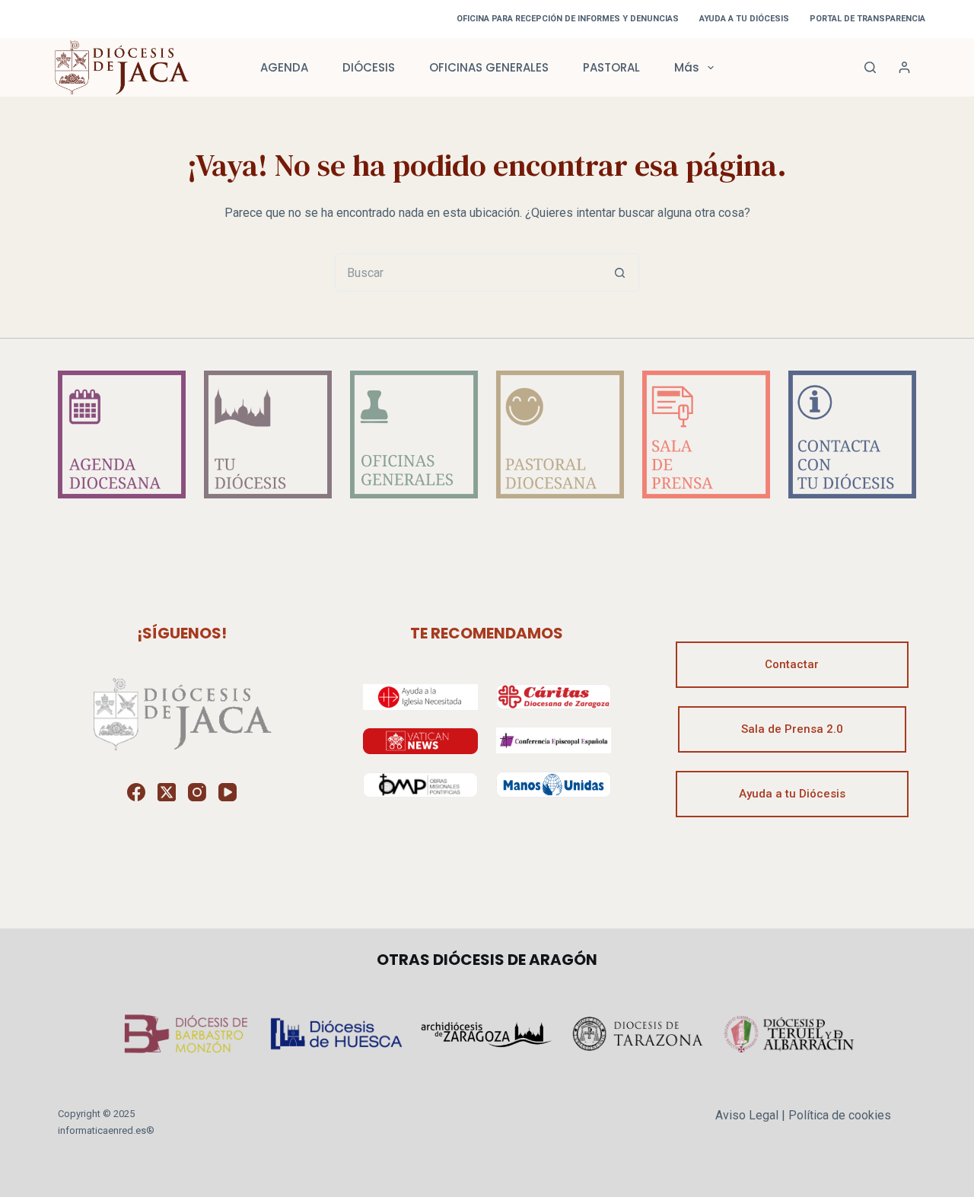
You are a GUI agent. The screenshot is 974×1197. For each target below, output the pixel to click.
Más (686, 67)
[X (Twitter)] (167, 792)
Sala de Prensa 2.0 (792, 729)
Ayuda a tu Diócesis (792, 794)
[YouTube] (227, 792)
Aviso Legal (746, 1115)
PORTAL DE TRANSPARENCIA (867, 19)
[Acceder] (904, 67)
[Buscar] (870, 67)
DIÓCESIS (368, 67)
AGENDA (284, 67)
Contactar (792, 664)
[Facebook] (136, 792)
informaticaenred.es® (106, 1130)
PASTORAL (611, 67)
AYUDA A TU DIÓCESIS (744, 19)
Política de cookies (839, 1115)
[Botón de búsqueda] (620, 272)
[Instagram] (197, 792)
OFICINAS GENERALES (489, 67)
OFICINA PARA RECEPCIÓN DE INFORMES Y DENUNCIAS (568, 19)
